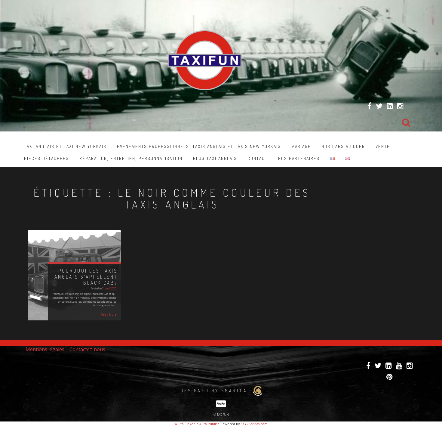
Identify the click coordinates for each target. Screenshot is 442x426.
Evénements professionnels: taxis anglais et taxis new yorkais (199, 146)
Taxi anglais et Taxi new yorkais (65, 146)
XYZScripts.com (255, 423)
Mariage (301, 146)
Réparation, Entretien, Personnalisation (131, 158)
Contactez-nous (87, 349)
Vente (383, 146)
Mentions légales (45, 349)
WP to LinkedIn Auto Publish (196, 423)
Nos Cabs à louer (343, 146)
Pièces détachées (46, 158)
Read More (108, 314)
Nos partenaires (299, 158)
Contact (257, 158)
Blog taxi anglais (215, 158)
